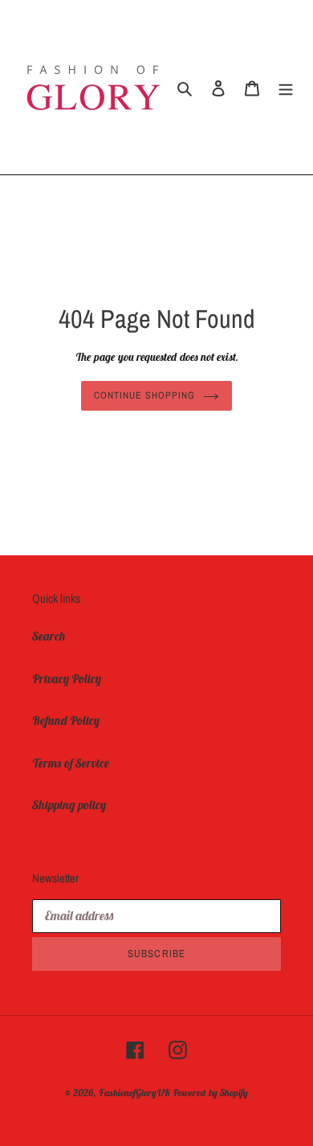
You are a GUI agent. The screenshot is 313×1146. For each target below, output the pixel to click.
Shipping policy (69, 804)
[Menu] (286, 87)
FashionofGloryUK (134, 1093)
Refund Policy (66, 720)
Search (49, 636)
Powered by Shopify (210, 1093)
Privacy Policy (66, 678)
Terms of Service (70, 763)
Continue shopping (144, 395)
